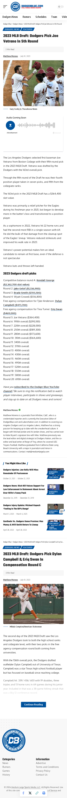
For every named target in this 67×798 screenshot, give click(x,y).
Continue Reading (33, 704)
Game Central (53, 528)
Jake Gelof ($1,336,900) (27, 288)
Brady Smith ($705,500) (27, 292)
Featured (27, 29)
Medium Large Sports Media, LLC (25, 787)
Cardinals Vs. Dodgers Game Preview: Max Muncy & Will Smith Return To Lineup (23, 523)
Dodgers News (12, 29)
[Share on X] (30, 793)
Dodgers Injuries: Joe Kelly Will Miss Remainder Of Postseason (20, 471)
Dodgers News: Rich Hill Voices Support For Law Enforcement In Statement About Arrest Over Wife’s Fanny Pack (24, 489)
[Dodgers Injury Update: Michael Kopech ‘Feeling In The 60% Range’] (55, 508)
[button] (6, 6)
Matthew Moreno (10, 56)
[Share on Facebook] (23, 793)
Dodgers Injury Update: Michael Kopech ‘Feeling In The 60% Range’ (21, 507)
